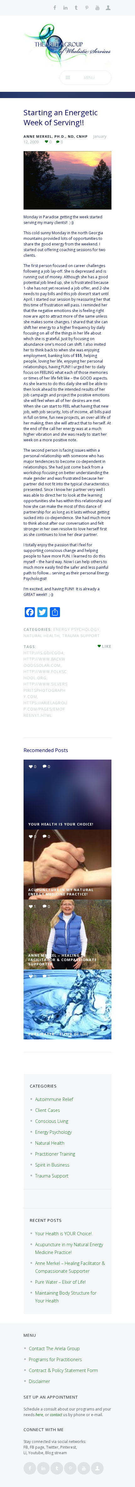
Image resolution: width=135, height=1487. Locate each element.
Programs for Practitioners (55, 1359)
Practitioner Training (55, 1154)
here (39, 1414)
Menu (89, 77)
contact (56, 1414)
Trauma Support (81, 635)
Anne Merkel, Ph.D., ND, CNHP (56, 136)
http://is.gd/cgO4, (44, 653)
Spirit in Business (52, 1165)
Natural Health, (42, 635)
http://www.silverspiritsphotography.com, (46, 690)
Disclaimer (39, 1381)
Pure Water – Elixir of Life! (59, 1034)
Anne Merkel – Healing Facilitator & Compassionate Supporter (62, 959)
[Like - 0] (99, 646)
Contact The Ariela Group (54, 1348)
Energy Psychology (53, 1132)
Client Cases (47, 1110)
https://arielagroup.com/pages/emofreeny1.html (46, 709)
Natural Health (49, 1143)
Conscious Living (51, 1121)
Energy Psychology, (77, 629)
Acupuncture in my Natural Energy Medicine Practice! (61, 891)
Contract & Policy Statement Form (63, 1370)
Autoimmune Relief (54, 1099)
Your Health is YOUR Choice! (60, 824)
